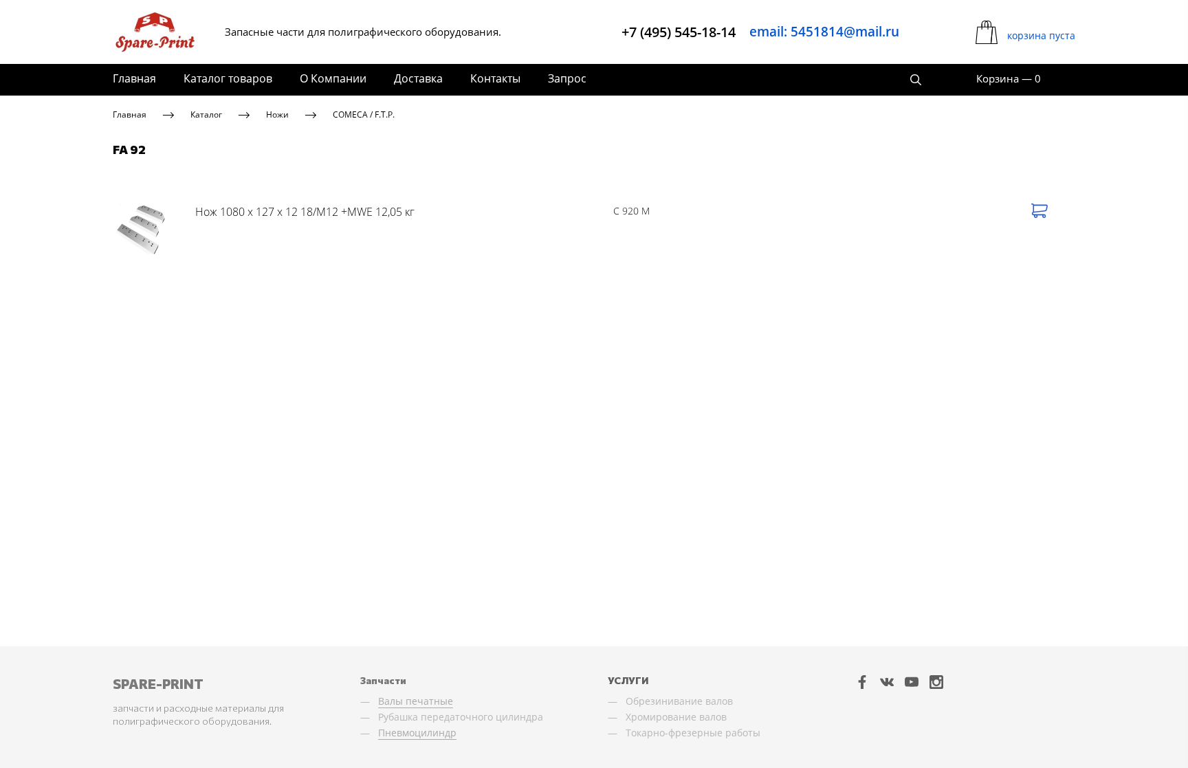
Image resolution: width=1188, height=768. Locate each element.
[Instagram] (936, 682)
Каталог (206, 114)
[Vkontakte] (887, 682)
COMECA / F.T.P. (364, 114)
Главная (134, 78)
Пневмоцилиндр (417, 732)
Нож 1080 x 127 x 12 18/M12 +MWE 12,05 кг (305, 211)
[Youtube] (911, 682)
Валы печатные (415, 700)
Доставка (418, 78)
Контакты (495, 78)
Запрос (567, 78)
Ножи (277, 114)
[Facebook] (862, 682)
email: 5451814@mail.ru (824, 32)
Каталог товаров (228, 78)
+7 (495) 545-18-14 (679, 32)
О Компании (333, 78)
